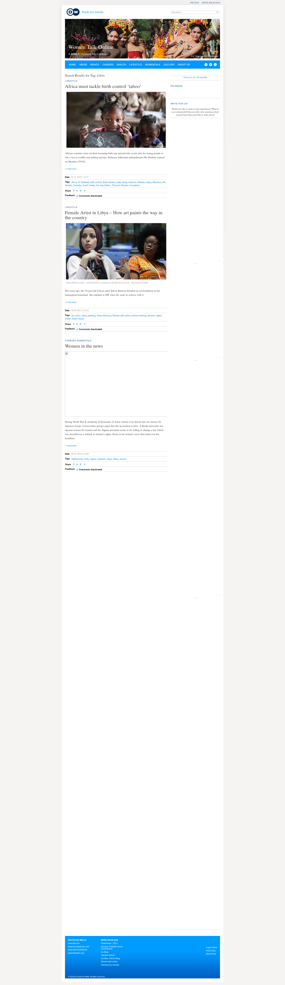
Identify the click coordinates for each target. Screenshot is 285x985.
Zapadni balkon (108, 955)
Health (121, 64)
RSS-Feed (210, 951)
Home (72, 64)
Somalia (77, 185)
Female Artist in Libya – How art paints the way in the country (113, 214)
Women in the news (84, 345)
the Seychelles (103, 185)
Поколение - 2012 (109, 943)
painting (91, 315)
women (123, 459)
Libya (148, 182)
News (115, 459)
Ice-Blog (104, 952)
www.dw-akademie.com (78, 946)
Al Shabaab (83, 182)
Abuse (83, 64)
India (86, 459)
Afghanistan (77, 459)
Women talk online (121, 315)
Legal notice (211, 947)
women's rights (154, 315)
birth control (96, 182)
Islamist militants (136, 182)
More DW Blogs (211, 3)
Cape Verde (121, 182)
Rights (94, 64)
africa (74, 182)
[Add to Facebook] (205, 65)
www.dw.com (73, 943)
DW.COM (194, 3)
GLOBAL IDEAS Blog (110, 958)
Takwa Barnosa (103, 315)
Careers (107, 64)
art (72, 315)
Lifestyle (135, 64)
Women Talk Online (90, 47)
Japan (93, 459)
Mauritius (157, 182)
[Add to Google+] (81, 191)
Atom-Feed (211, 954)
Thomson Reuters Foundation (126, 185)
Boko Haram (109, 182)
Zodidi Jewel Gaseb (74, 318)
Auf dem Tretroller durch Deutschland (112, 947)
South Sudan (88, 185)
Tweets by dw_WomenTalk (195, 77)
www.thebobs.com (76, 953)
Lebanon (101, 459)
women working (138, 315)
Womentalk (152, 64)
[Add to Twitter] (77, 191)
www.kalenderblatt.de (77, 950)
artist (77, 315)
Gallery (169, 64)
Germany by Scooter (110, 965)
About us (184, 64)
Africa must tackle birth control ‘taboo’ (103, 86)
